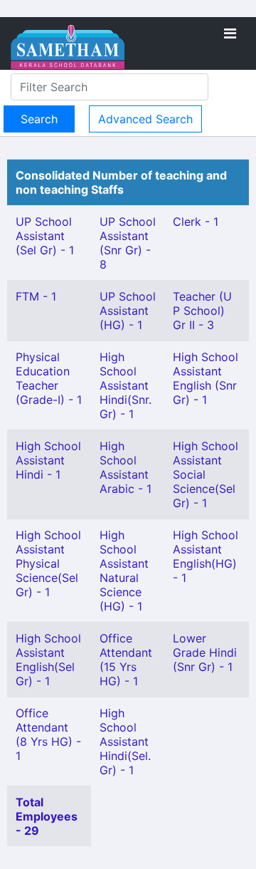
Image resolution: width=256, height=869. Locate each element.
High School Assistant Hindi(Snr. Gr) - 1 (125, 385)
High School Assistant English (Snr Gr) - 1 (205, 378)
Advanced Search (145, 119)
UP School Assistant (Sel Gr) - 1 (45, 235)
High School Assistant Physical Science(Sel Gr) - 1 (48, 563)
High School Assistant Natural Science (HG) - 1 (124, 570)
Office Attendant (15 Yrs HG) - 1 (126, 659)
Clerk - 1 (195, 221)
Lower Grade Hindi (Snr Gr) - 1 (205, 652)
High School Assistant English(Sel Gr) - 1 (48, 659)
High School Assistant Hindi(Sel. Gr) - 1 (125, 741)
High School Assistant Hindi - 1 (48, 460)
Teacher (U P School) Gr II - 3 (202, 310)
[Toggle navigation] (230, 33)
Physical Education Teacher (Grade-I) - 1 (49, 378)
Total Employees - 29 (47, 816)
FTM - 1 (36, 296)
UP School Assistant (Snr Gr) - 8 (128, 242)
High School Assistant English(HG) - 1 (205, 556)
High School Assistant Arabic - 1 (125, 467)
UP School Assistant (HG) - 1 (128, 310)
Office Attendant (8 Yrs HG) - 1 (48, 734)
